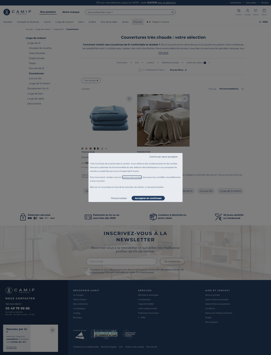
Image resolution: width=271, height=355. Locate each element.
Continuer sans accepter (163, 156)
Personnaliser (119, 198)
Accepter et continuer (148, 198)
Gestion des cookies (132, 177)
